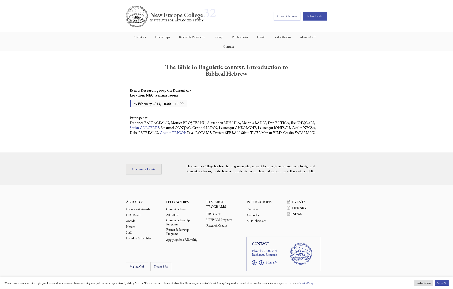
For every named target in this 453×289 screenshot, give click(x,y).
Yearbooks (253, 215)
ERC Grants (213, 214)
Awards (130, 221)
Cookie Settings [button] (424, 282)
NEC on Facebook (261, 262)
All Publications (256, 221)
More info (271, 262)
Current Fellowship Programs (178, 222)
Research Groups (216, 225)
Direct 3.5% (161, 267)
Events (261, 37)
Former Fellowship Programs (177, 232)
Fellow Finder (315, 16)
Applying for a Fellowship (181, 239)
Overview (252, 209)
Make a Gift (308, 37)
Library (218, 37)
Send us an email (254, 262)
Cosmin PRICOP (172, 132)
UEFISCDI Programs (219, 220)
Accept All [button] (441, 282)
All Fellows (172, 215)
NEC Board (133, 215)
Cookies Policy (305, 283)
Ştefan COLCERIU (144, 127)
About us (139, 37)
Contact (228, 46)
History (130, 227)
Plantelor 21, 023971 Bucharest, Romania (264, 253)
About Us (134, 201)
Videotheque (282, 37)
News (297, 213)
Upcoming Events (143, 169)
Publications (240, 37)
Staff (129, 232)
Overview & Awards (138, 209)
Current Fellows (287, 16)
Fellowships (162, 37)
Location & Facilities (138, 238)
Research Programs (192, 37)
